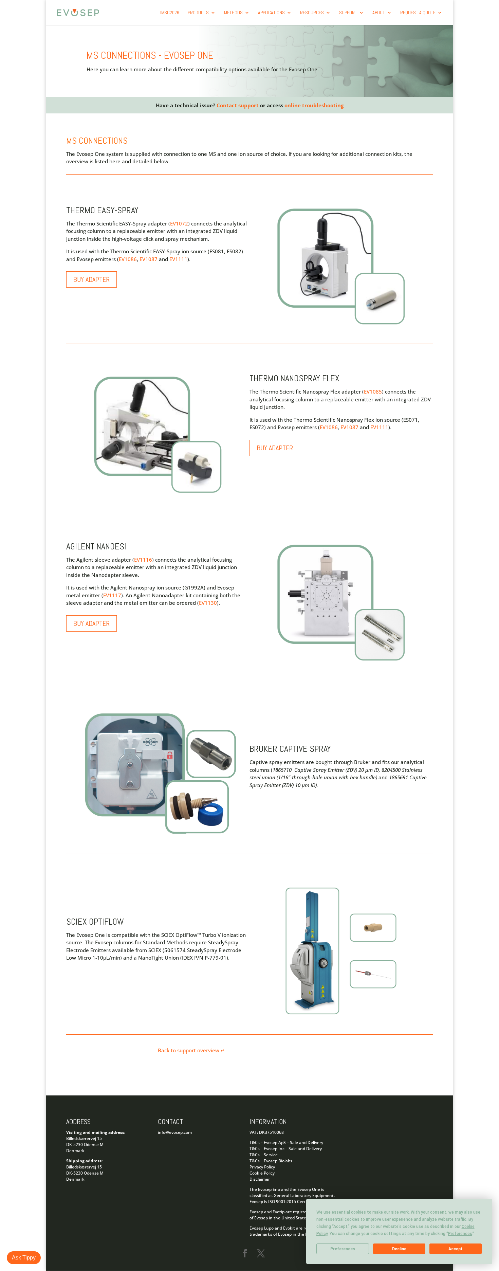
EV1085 (373, 391)
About (378, 13)
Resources (312, 13)
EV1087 (149, 259)
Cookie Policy (262, 1173)
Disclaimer (260, 1179)
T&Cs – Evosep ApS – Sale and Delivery (286, 1142)
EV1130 (208, 602)
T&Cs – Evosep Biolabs (271, 1161)
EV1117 (112, 595)
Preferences (342, 1249)
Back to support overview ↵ (192, 1050)
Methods (233, 13)
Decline (399, 1249)
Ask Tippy (24, 1257)
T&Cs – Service (264, 1155)
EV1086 (128, 259)
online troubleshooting (314, 105)
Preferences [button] (460, 1233)
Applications (271, 13)
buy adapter (91, 279)
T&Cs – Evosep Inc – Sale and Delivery (286, 1148)
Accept (455, 1249)
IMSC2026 (169, 13)
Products (198, 13)
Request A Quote (418, 13)
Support (348, 13)
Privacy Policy (262, 1167)
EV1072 (179, 223)
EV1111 (178, 259)
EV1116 (143, 559)
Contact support (238, 105)
